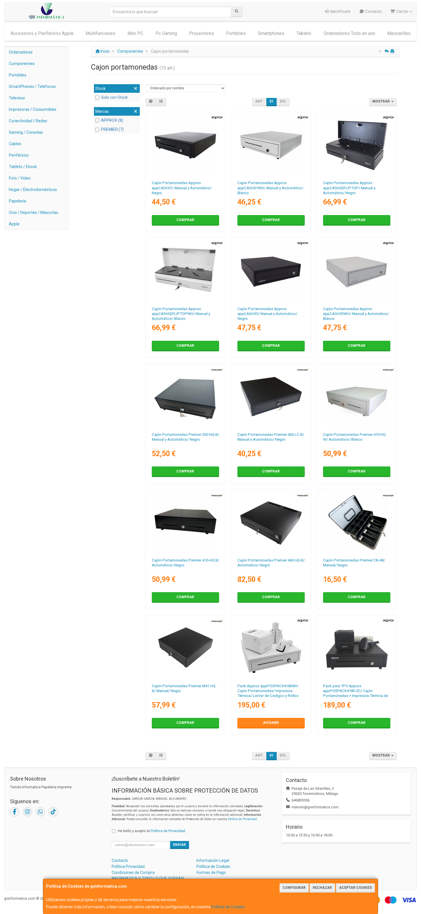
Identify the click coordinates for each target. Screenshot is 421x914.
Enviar (179, 845)
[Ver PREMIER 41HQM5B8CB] (185, 648)
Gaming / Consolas (26, 132)
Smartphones (271, 33)
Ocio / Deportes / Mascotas (33, 212)
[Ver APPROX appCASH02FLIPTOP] (357, 145)
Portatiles (236, 33)
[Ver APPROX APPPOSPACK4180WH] (271, 648)
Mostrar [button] (381, 101)
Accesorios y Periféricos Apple (42, 33)
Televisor (17, 98)
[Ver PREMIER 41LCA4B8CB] (271, 396)
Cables (15, 143)
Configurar (294, 888)
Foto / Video (20, 178)
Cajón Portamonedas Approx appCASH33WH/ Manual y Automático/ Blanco (356, 314)
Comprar (185, 220)
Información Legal (212, 860)
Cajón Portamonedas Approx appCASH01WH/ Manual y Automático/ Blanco (270, 188)
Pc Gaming (166, 33)
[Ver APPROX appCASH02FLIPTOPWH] (185, 271)
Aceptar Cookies (355, 888)
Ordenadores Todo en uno (349, 33)
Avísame (271, 723)
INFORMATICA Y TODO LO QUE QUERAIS (148, 878)
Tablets (303, 33)
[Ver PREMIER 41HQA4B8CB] (185, 522)
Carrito (402, 11)
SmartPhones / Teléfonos (32, 86)
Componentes (22, 63)
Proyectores (201, 33)
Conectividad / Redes (28, 121)
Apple (14, 224)
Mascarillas (398, 33)
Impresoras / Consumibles (32, 109)
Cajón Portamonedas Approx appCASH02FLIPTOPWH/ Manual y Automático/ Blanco (181, 314)
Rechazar (322, 888)
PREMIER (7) (112, 129)
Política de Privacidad (242, 819)
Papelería (17, 201)
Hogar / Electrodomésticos (33, 189)
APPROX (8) (112, 120)
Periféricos (19, 155)
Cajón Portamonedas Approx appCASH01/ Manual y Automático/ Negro (182, 188)
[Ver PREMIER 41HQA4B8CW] (357, 396)
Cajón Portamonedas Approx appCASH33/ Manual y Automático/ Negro (267, 314)
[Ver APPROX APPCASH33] (271, 271)
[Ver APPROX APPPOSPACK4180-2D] (357, 648)
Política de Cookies (228, 907)
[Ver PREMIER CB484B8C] (357, 522)
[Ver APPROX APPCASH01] (185, 145)
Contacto (373, 11)
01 (271, 101)
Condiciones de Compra (133, 872)
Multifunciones (100, 33)
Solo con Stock (114, 97)
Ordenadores (21, 52)
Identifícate (340, 11)
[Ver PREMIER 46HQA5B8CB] (271, 522)
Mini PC (135, 33)
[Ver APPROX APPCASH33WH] (357, 271)
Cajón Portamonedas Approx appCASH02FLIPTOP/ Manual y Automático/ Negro (349, 188)
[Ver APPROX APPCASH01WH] (271, 145)
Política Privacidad (128, 866)
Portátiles (17, 75)
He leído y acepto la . (152, 831)
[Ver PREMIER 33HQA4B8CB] (185, 396)
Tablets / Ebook (23, 166)
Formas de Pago (211, 872)
